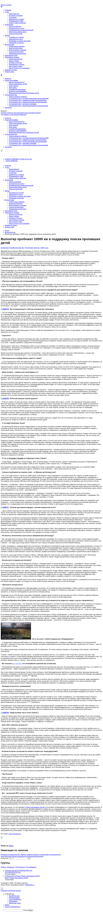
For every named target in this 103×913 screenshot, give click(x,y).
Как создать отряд (15, 66)
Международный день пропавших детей (24, 93)
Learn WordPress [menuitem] (15, 899)
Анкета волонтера (15, 48)
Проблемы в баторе (16, 43)
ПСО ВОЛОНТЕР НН (13, 872)
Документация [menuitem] (14, 898)
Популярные (20, 867)
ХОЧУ (8, 161)
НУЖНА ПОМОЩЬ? (12, 159)
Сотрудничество (11, 95)
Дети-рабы (13, 87)
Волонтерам (9, 44)
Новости (8, 78)
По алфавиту (31, 867)
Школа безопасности (16, 82)
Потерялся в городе (16, 37)
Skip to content (6, 5)
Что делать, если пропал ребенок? (14, 114)
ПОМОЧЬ (14, 161)
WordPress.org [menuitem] (14, 896)
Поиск (25, 910)
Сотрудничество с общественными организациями (28, 102)
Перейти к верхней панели (11, 890)
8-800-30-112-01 (26, 159)
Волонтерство (18, 248)
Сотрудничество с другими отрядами (22, 104)
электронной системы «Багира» (22, 255)
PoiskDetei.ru (29, 885)
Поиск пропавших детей (18, 84)
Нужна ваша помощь (17, 46)
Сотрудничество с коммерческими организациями (27, 100)
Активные (10, 867)
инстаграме (17, 663)
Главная (8, 10)
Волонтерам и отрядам (17, 50)
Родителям (9, 24)
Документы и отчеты (16, 19)
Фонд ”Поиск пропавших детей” (16, 878)
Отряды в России (15, 63)
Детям (7, 35)
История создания (16, 15)
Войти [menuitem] (7, 905)
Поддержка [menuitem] (13, 901)
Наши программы (11, 80)
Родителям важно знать (18, 32)
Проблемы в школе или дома (20, 41)
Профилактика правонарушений (21, 30)
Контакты (8, 107)
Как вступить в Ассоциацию (19, 68)
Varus (11, 248)
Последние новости (32, 248)
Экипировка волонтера (17, 53)
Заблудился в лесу (16, 39)
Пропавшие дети (11, 55)
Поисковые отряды (12, 57)
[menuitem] (53, 894)
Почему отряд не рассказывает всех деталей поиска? (21, 113)
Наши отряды (14, 61)
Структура (12, 17)
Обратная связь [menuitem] (15, 903)
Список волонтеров (16, 52)
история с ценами (16, 458)
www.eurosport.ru (15, 834)
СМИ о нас (44, 248)
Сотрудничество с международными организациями (28, 106)
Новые (3, 867)
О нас (7, 12)
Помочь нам (9, 72)
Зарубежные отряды (16, 64)
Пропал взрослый (15, 34)
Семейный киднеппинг (17, 89)
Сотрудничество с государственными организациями (29, 98)
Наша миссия (14, 14)
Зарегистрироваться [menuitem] (12, 907)
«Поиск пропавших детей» (35, 807)
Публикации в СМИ (16, 21)
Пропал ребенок (15, 26)
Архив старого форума (17, 23)
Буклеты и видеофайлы (18, 91)
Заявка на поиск (11, 70)
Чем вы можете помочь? (18, 97)
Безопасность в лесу (16, 28)
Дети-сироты (13, 86)
